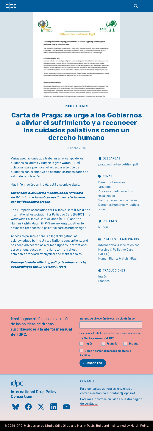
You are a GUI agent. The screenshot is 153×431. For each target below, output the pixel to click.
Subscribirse (92, 363)
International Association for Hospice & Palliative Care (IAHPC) (118, 249)
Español (134, 343)
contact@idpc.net (122, 393)
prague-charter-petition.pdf (118, 164)
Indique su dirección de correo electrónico (107, 318)
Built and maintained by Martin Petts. (122, 425)
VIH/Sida (104, 187)
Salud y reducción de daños (117, 200)
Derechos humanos (111, 182)
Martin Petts (86, 425)
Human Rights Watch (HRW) (117, 258)
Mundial (103, 227)
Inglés (102, 276)
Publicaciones (76, 106)
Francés (104, 281)
